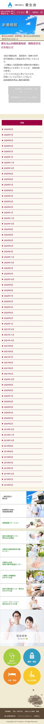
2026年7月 (8, 134)
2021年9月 (8, 346)
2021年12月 (9, 329)
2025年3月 (8, 201)
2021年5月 (8, 368)
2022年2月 (8, 318)
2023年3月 (8, 273)
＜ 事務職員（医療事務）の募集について (24, 90)
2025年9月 (8, 173)
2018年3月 (8, 479)
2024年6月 (8, 240)
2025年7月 (8, 184)
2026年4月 (8, 145)
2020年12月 (9, 379)
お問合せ (37, 716)
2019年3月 (8, 468)
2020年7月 (8, 396)
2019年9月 (8, 445)
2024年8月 (8, 234)
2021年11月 (9, 334)
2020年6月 (8, 401)
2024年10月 (9, 223)
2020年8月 (8, 390)
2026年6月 (8, 140)
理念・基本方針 (18, 711)
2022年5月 (8, 301)
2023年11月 (9, 257)
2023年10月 (9, 262)
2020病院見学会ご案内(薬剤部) (17, 79)
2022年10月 (9, 279)
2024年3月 (8, 251)
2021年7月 (8, 357)
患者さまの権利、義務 (32, 711)
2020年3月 (8, 418)
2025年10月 (9, 168)
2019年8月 (8, 451)
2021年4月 (8, 373)
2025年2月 (8, 207)
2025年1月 (8, 212)
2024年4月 (8, 245)
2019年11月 (9, 434)
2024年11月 (9, 218)
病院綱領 (8, 711)
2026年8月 (8, 129)
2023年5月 (8, 268)
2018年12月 (9, 473)
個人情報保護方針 (10, 716)
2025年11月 (9, 162)
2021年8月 (8, 351)
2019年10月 (9, 440)
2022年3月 (8, 312)
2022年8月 (8, 290)
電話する (6, 12)
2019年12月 (9, 429)
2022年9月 (8, 284)
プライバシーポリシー (25, 716)
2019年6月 (8, 457)
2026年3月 (8, 151)
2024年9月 (8, 229)
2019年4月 (8, 462)
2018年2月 (8, 484)
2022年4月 (8, 307)
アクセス (21, 12)
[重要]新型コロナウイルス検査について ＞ (24, 98)
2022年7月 (8, 295)
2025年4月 (8, 196)
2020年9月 (8, 384)
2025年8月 (8, 179)
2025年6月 (8, 190)
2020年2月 (8, 423)
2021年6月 (8, 362)
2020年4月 (8, 412)
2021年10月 (9, 340)
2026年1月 (8, 157)
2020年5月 (8, 407)
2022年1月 (8, 323)
